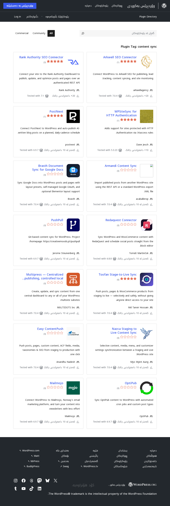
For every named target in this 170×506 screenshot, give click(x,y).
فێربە (95, 450)
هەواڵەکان (151, 456)
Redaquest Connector (121, 220)
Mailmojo (56, 383)
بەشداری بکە (62, 450)
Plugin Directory (148, 16)
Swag (64, 466)
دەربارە (153, 450)
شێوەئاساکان (120, 466)
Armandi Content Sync (121, 166)
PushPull (57, 220)
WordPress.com (29, 450)
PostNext (56, 112)
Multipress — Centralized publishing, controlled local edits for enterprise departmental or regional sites (41, 277)
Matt (35, 456)
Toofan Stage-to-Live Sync (118, 275)
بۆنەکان (65, 456)
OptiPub (131, 383)
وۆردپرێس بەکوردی (116, 485)
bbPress (33, 461)
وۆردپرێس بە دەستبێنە (19, 5)
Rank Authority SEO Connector (41, 57)
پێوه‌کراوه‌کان (120, 461)
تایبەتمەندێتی (149, 466)
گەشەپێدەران (91, 461)
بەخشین (63, 461)
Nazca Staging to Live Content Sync (124, 331)
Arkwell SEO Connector (120, 57)
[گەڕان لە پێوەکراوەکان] (83, 33)
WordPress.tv (89, 466)
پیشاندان (122, 450)
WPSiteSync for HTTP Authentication (121, 114)
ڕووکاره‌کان (122, 456)
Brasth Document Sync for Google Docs (47, 168)
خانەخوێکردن (150, 461)
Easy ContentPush (50, 329)
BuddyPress (31, 466)
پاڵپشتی (93, 456)
